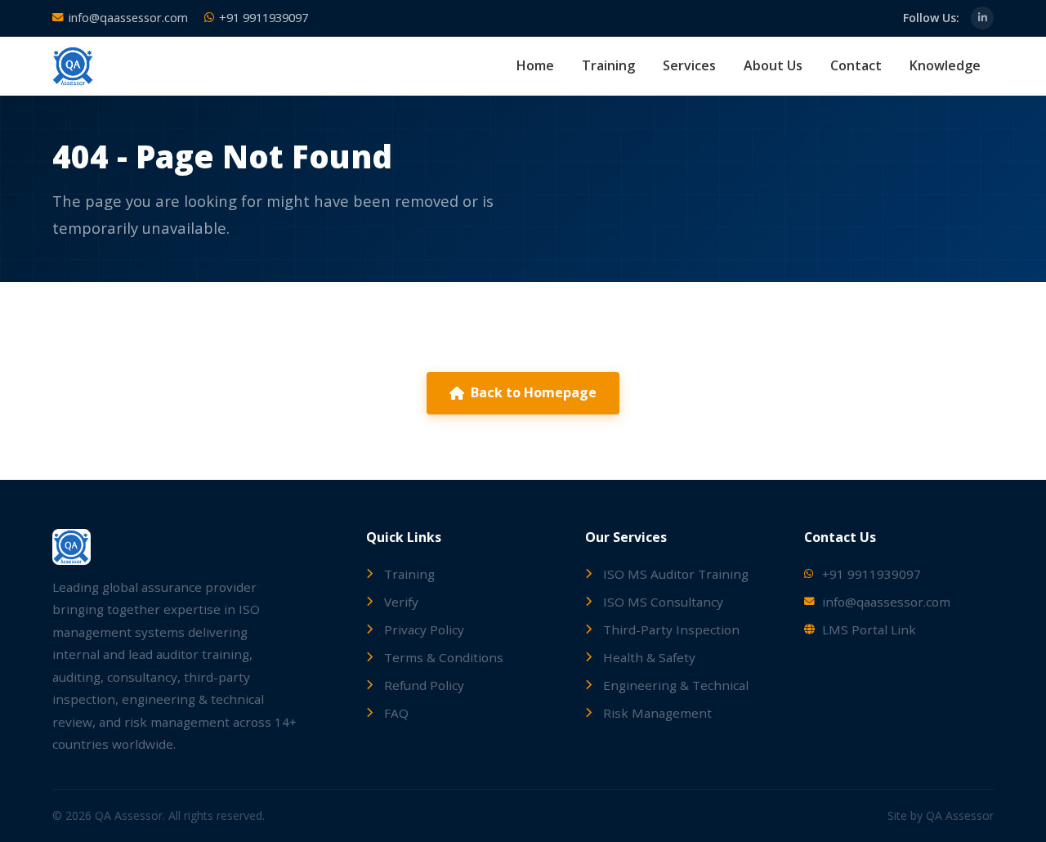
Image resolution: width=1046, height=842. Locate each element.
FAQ (396, 713)
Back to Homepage (534, 392)
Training (608, 65)
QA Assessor (960, 815)
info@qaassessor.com (128, 17)
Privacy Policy (424, 629)
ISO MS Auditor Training (676, 574)
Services (689, 65)
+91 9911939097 (263, 17)
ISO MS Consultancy (663, 601)
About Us (773, 65)
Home (535, 65)
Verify (401, 601)
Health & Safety (649, 657)
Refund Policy (424, 685)
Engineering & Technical (676, 685)
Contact (856, 65)
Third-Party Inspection (671, 629)
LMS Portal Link (869, 629)
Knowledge (945, 65)
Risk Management (657, 713)
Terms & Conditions (443, 657)
